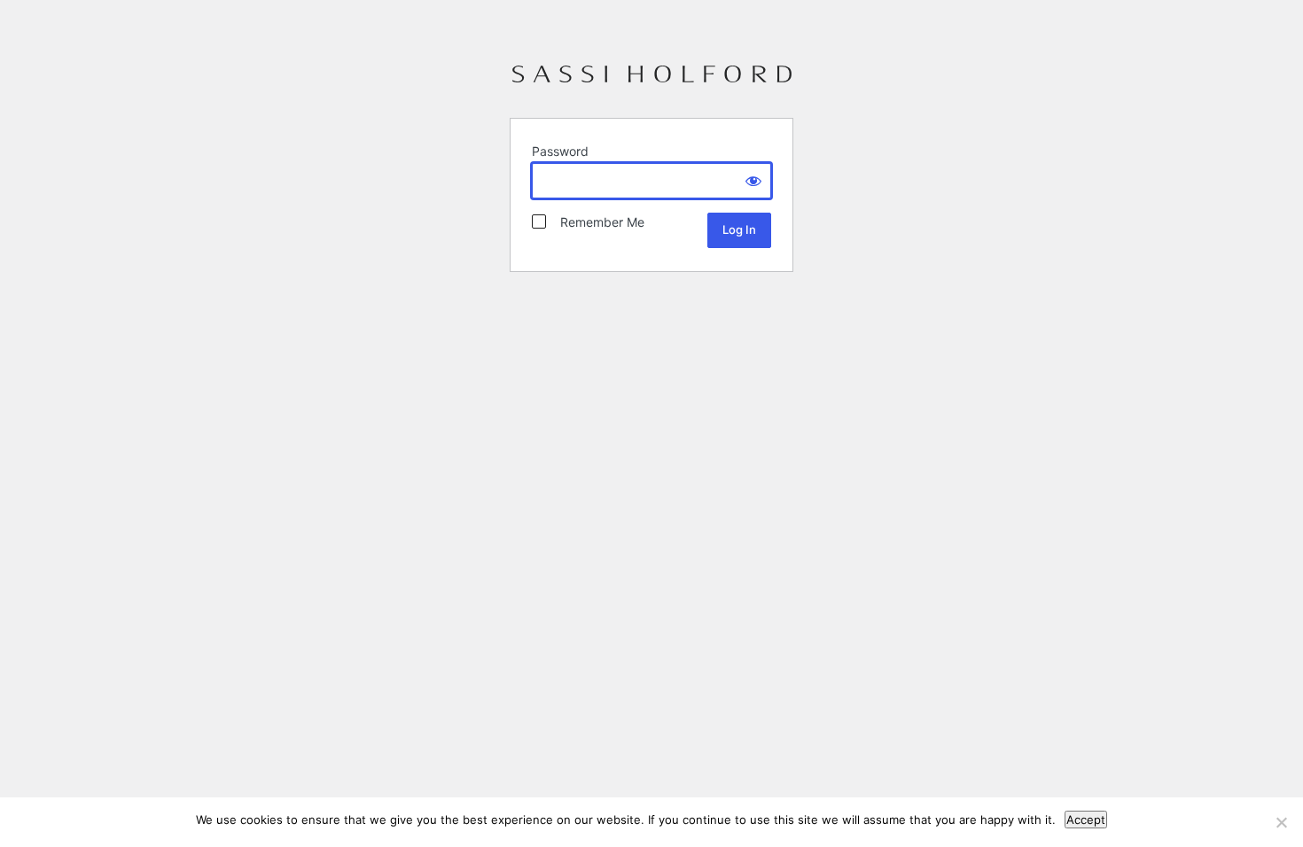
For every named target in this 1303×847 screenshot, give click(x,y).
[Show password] (753, 180)
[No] (1281, 822)
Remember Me (597, 221)
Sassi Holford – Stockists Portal (652, 81)
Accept (1085, 819)
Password (560, 151)
